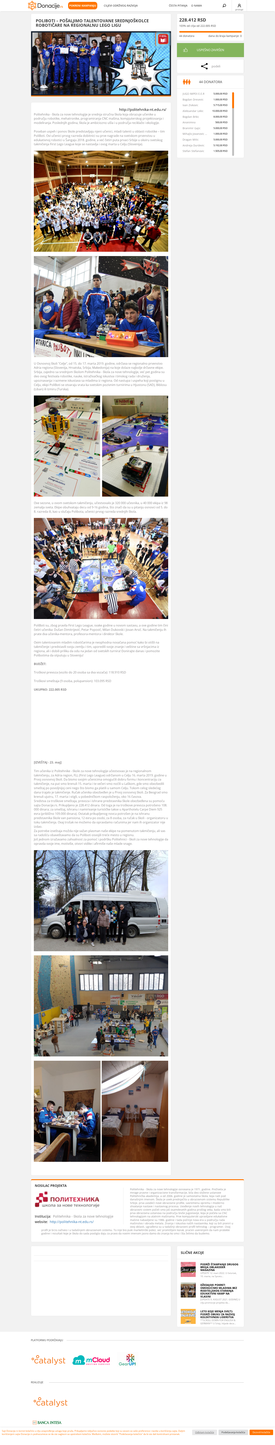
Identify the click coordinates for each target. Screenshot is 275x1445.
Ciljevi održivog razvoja (121, 5)
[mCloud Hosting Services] (91, 1358)
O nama (196, 5)
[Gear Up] (127, 1358)
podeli (216, 66)
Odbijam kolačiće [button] (204, 1432)
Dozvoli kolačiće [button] (261, 1432)
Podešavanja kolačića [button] (233, 1432)
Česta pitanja (178, 5)
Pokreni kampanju (82, 5)
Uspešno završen (210, 50)
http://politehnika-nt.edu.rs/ (142, 109)
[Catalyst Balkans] (48, 1358)
